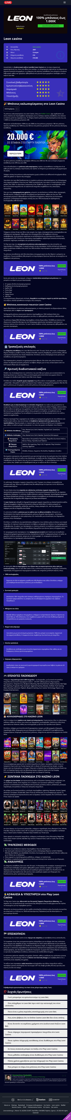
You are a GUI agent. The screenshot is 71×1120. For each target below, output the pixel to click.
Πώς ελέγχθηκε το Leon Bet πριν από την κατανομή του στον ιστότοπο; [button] (32, 1004)
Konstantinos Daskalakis (22, 1075)
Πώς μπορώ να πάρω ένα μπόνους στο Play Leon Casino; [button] (32, 1067)
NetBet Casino (45, 114)
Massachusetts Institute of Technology (35, 1077)
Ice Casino (47, 1105)
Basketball (21, 1105)
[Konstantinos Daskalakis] (8, 1077)
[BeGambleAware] (25, 1099)
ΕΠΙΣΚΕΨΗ (61, 266)
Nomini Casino (16, 1107)
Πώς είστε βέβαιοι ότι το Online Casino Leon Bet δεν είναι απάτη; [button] (36, 1018)
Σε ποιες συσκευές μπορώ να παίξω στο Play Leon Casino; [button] (33, 1049)
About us (7, 1105)
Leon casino (56, 1105)
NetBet (63, 1105)
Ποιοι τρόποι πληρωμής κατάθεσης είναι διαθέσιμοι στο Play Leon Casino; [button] (35, 1041)
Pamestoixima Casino (35, 1107)
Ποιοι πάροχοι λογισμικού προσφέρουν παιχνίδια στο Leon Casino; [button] (32, 1033)
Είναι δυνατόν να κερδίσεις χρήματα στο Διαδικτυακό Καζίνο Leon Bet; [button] (35, 1025)
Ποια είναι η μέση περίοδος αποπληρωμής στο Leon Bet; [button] (32, 1011)
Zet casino (54, 1107)
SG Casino (46, 1107)
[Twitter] (65, 1076)
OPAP (24, 1107)
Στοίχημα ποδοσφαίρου (34, 1105)
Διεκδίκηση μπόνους (50, 26)
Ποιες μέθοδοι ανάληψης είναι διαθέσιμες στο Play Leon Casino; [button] (35, 1055)
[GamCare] (41, 1099)
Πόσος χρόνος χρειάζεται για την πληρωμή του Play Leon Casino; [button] (36, 1061)
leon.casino (37, 47)
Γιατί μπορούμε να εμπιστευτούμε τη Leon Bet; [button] (28, 997)
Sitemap (14, 1105)
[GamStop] (54, 1099)
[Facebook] (63, 1076)
